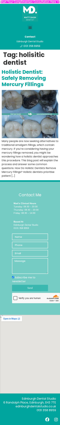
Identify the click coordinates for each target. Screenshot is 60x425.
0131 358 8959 (46, 410)
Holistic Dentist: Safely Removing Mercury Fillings (24, 78)
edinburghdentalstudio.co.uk (36, 406)
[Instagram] (56, 419)
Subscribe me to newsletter (23, 279)
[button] (30, 27)
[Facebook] (47, 419)
